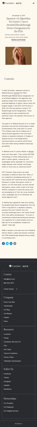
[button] (33, 3)
